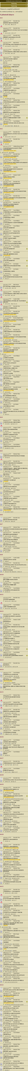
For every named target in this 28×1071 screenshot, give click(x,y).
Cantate (6, 481)
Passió (5, 96)
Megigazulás (15, 848)
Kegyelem (12, 859)
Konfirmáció (7, 142)
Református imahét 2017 (10, 150)
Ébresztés (6, 681)
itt (15, 11)
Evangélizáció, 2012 (8, 79)
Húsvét (5, 124)
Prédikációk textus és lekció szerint (14, 1)
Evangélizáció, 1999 (8, 390)
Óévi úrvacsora (7, 178)
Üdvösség (17, 859)
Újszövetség (14, 6)
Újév (11, 681)
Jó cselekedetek (7, 848)
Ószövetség (14, 3)
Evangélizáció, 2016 (8, 790)
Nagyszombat (7, 68)
